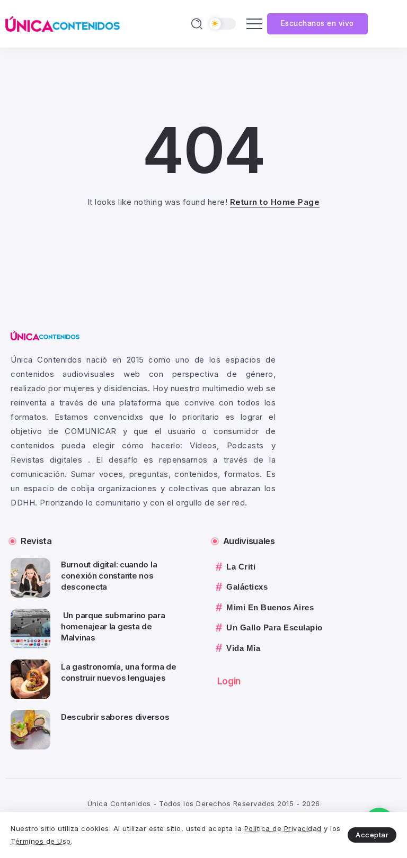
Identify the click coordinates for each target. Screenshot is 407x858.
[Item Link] (30, 578)
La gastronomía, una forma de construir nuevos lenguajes (118, 672)
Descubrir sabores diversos (115, 717)
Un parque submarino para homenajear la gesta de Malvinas (113, 626)
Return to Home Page (275, 202)
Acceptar (372, 834)
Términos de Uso (41, 841)
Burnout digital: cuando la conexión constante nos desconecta (109, 575)
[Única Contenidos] (62, 23)
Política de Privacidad (283, 828)
